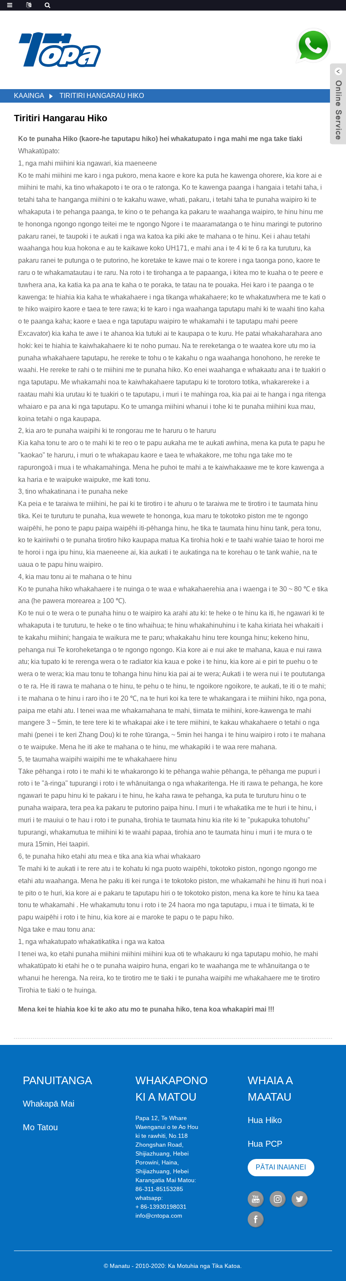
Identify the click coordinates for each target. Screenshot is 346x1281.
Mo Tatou (40, 1127)
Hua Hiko (265, 1120)
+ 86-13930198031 (161, 1206)
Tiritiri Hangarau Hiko (101, 95)
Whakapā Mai (48, 1103)
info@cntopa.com (158, 1215)
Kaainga (29, 95)
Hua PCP (265, 1143)
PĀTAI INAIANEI (281, 1167)
